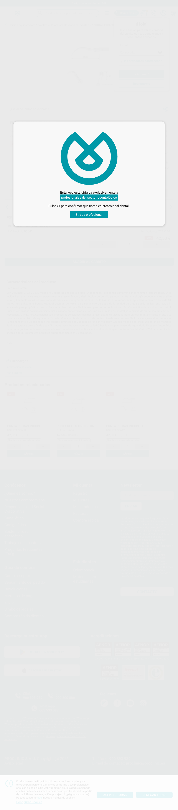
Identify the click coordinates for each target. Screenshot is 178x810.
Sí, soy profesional (89, 215)
